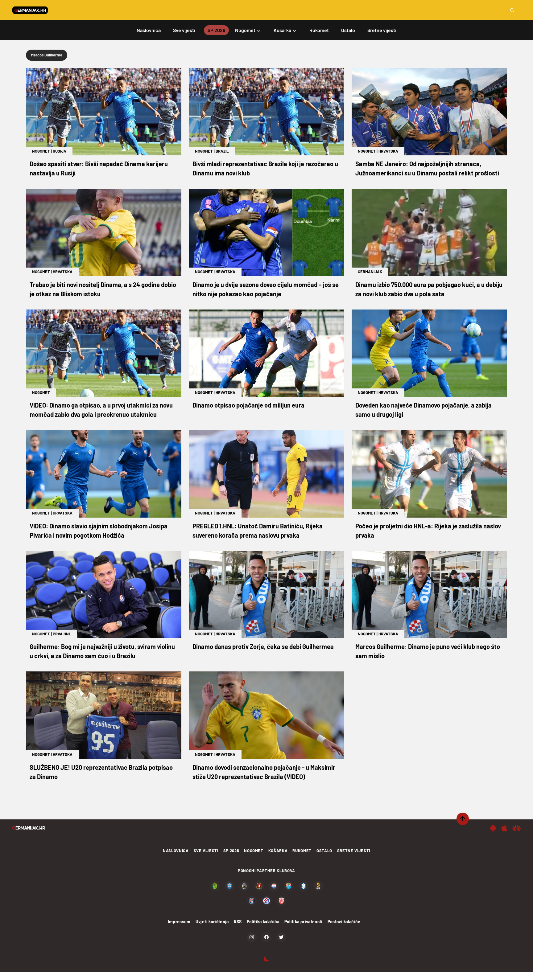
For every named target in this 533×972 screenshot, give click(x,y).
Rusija (59, 151)
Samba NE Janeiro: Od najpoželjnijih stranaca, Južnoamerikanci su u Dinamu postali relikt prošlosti (427, 168)
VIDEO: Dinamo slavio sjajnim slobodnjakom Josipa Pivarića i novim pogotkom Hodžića (98, 530)
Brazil (222, 151)
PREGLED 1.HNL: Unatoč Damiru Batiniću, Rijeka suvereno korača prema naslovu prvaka (257, 530)
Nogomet (41, 151)
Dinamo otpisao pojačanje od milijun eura (248, 405)
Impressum (179, 921)
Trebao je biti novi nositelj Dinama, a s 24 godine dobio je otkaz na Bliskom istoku (103, 289)
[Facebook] (266, 937)
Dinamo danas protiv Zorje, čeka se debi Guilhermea (263, 646)
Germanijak (370, 271)
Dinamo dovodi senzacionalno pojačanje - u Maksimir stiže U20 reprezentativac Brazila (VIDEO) (263, 772)
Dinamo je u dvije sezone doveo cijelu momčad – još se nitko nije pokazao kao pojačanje (265, 289)
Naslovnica (176, 850)
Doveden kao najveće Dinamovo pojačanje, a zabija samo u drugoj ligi (423, 409)
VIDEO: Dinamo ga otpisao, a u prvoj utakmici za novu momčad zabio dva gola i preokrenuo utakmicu (101, 409)
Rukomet (302, 850)
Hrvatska (388, 151)
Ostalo (324, 850)
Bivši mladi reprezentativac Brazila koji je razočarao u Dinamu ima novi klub (265, 168)
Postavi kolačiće (344, 921)
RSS (238, 921)
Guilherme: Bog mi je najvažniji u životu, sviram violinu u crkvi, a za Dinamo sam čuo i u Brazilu (102, 651)
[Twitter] (281, 937)
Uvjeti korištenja (212, 921)
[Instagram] (252, 937)
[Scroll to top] (463, 819)
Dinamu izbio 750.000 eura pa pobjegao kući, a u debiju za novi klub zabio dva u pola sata (428, 289)
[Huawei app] (516, 828)
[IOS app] (504, 828)
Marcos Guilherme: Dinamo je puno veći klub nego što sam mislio (427, 651)
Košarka (278, 850)
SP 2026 (231, 850)
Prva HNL (62, 633)
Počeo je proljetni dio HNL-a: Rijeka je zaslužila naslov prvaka (428, 530)
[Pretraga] (512, 10)
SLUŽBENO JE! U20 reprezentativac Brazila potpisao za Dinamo (101, 772)
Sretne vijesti (353, 850)
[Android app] (493, 828)
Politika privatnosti (303, 921)
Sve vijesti (206, 850)
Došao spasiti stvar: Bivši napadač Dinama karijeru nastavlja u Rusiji (99, 168)
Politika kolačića (263, 921)
